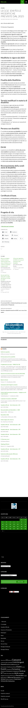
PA (11, 675)
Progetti (25, 675)
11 (6, 524)
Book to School (4, 380)
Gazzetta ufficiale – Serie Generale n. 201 (10, 405)
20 (14, 526)
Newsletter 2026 (5, 414)
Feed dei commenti (5, 696)
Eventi (3, 669)
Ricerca (6, 677)
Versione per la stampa (8, 226)
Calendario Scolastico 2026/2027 (9, 398)
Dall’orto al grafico (5, 352)
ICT (2, 673)
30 (25, 528)
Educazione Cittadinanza (7, 667)
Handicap (22, 671)
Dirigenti (20, 662)
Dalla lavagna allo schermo (7, 419)
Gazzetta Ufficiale (5, 627)
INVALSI (5, 673)
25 (6, 528)
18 (6, 526)
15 (21, 524)
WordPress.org (4, 699)
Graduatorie (16, 671)
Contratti (9, 662)
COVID (14, 662)
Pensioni (13, 675)
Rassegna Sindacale (5, 646)
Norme (2, 641)
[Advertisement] (14, 479)
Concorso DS (4, 662)
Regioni (2, 677)
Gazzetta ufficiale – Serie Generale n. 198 (10, 434)
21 (17, 526)
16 (25, 524)
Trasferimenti (17, 679)
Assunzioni (3, 660)
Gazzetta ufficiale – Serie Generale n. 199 (10, 429)
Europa (23, 667)
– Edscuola (3, 621)
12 (10, 524)
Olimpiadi (21, 673)
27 (14, 528)
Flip (11, 591)
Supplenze (11, 679)
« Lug (2, 556)
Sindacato (22, 677)
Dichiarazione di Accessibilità (8, 356)
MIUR (16, 673)
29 (21, 528)
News (2, 635)
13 (14, 524)
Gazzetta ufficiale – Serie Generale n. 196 (10, 458)
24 (2, 528)
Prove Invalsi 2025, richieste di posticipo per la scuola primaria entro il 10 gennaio (14, 302)
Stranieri (3, 679)
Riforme (10, 677)
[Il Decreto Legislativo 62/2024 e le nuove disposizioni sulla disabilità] (19, 264)
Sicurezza (16, 677)
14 (17, 524)
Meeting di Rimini (5, 444)
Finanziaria (9, 669)
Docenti (3, 664)
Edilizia (13, 664)
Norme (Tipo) (4, 644)
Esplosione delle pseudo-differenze (9, 454)
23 (25, 526)
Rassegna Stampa (5, 649)
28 (17, 528)
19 (10, 526)
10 (2, 524)
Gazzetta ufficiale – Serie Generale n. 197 (10, 449)
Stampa (3, 8)
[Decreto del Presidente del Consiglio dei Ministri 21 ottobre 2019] (7, 283)
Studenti (7, 679)
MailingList (3, 632)
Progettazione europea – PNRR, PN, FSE (10, 364)
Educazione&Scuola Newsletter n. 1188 (10, 410)
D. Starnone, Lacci (5, 439)
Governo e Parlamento (6, 630)
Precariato (19, 675)
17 (2, 526)
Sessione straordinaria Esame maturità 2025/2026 (13, 373)
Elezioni (14, 667)
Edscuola (3, 2)
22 (21, 526)
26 (10, 528)
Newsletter (3, 638)
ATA (7, 660)
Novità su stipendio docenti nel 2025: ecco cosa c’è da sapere (14, 310)
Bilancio (10, 660)
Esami (19, 666)
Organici (3, 675)
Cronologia (3, 624)
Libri (13, 673)
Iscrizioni (9, 673)
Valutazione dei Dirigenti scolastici (9, 384)
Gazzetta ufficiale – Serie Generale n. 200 (10, 424)
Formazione (16, 669)
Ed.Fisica (8, 664)
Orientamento (7, 675)
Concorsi (16, 659)
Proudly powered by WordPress (7, 706)
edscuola (16, 591)
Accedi (2, 690)
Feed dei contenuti (5, 693)
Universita (4, 681)
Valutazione (11, 681)
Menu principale (26, 2)
